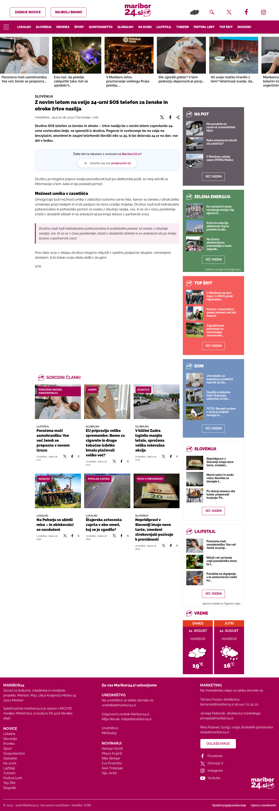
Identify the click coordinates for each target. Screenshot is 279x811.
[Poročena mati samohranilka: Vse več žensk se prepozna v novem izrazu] (58, 401)
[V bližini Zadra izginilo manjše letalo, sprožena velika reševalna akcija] (157, 401)
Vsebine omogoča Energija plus (223, 269)
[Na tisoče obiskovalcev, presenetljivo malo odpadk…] (194, 243)
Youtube (214, 778)
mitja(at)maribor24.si (136, 719)
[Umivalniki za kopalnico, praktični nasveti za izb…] (194, 380)
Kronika (62, 27)
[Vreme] (195, 12)
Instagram (215, 771)
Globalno (125, 27)
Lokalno (24, 27)
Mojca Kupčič (112, 753)
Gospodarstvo (101, 27)
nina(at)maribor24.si (214, 732)
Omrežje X (215, 763)
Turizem (182, 27)
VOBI (87, 805)
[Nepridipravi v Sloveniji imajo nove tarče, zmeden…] (194, 463)
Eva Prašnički (112, 763)
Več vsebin (213, 176)
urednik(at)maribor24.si (119, 705)
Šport (79, 27)
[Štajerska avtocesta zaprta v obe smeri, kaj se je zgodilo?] (107, 491)
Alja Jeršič (109, 773)
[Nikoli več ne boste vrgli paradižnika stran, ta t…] (194, 562)
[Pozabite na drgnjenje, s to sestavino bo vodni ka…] (194, 578)
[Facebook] (72, 458)
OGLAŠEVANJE (218, 744)
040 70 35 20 (248, 704)
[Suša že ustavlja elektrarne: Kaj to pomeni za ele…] (194, 227)
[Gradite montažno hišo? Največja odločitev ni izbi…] (194, 396)
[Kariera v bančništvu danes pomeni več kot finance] (194, 313)
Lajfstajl (163, 27)
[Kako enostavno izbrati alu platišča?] (194, 144)
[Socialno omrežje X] (65, 458)
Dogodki (244, 27)
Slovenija (43, 27)
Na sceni (145, 27)
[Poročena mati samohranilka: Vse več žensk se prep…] (194, 545)
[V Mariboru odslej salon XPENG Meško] (194, 161)
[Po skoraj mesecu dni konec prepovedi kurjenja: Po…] (194, 495)
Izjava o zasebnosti (263, 805)
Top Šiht (226, 27)
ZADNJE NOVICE (28, 12)
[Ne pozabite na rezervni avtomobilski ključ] (194, 128)
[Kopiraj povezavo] (78, 458)
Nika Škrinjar (111, 758)
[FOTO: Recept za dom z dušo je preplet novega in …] (194, 413)
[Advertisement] (107, 316)
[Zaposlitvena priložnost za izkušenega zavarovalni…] (194, 330)
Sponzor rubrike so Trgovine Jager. (221, 603)
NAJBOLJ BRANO (68, 12)
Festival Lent (204, 27)
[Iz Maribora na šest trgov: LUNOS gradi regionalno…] (194, 297)
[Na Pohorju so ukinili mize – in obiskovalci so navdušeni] (58, 491)
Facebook (215, 756)
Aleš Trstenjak (112, 768)
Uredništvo (110, 728)
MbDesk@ (109, 733)
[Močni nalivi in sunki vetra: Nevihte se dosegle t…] (194, 479)
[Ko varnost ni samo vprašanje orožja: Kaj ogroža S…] (194, 211)
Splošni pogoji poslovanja (229, 805)
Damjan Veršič (112, 748)
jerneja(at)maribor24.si (216, 718)
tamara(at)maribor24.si (217, 704)
